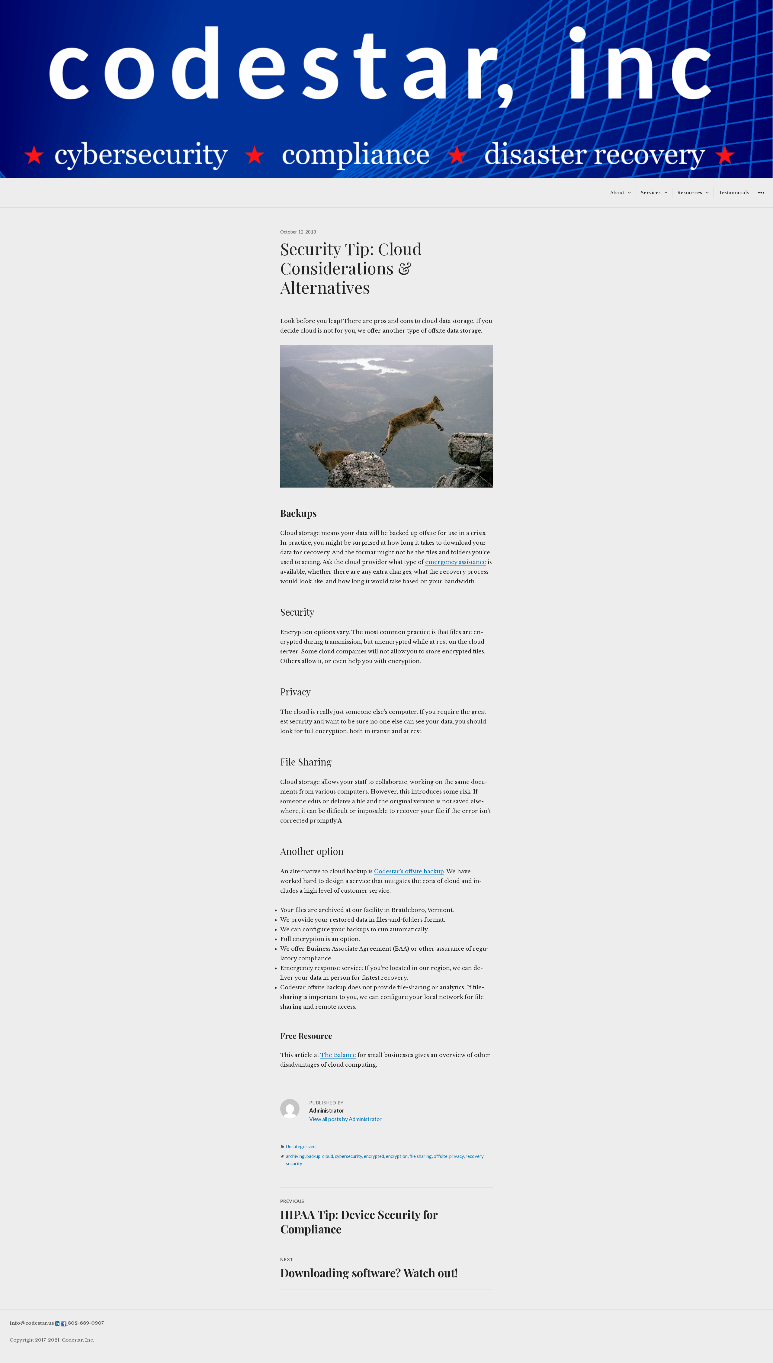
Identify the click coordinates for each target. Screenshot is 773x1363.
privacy (456, 1156)
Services (651, 192)
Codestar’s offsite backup (409, 871)
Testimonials (734, 192)
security (294, 1163)
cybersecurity (348, 1156)
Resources (689, 192)
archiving (295, 1156)
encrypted (374, 1156)
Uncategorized (301, 1146)
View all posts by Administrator (345, 1119)
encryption (397, 1156)
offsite (440, 1156)
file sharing (420, 1156)
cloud (327, 1156)
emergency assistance (455, 562)
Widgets (761, 197)
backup (313, 1156)
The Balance (338, 1055)
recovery (474, 1156)
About (617, 192)
